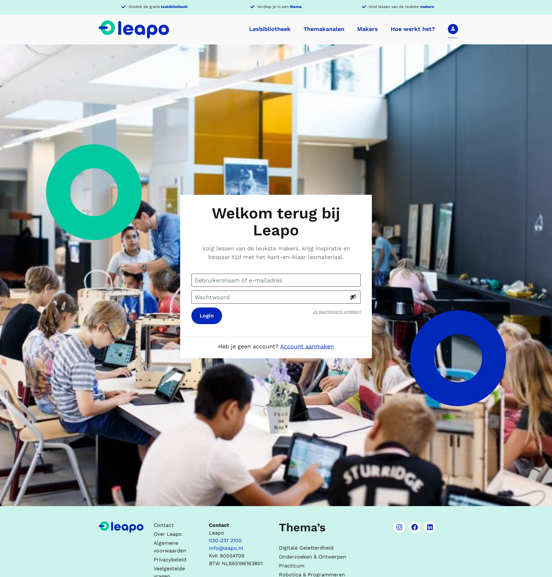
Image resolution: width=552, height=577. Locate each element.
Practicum (291, 566)
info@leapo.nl (226, 548)
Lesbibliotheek (270, 29)
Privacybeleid (170, 560)
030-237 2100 (225, 540)
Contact (164, 525)
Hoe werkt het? (413, 29)
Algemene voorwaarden (170, 547)
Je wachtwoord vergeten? (337, 311)
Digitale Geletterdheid (306, 548)
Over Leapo (168, 534)
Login (207, 316)
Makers (367, 29)
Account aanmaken (307, 346)
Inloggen (453, 29)
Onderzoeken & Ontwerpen (312, 557)
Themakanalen (323, 29)
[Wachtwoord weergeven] (352, 296)
